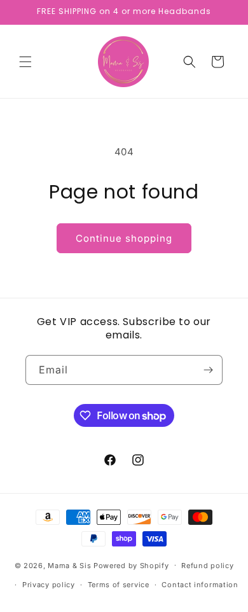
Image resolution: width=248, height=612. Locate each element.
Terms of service (118, 584)
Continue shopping (124, 238)
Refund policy (207, 565)
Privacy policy (48, 584)
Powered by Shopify (131, 564)
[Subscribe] (208, 370)
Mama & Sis (69, 564)
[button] (25, 62)
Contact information (200, 584)
